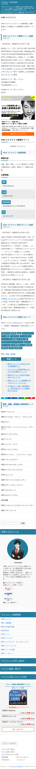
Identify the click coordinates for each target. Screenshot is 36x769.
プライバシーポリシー (22, 757)
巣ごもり (21, 345)
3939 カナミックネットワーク (12, 485)
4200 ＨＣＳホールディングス (12, 464)
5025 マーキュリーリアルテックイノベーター (17, 505)
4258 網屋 (4, 500)
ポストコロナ (6, 345)
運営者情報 (5, 757)
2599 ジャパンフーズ (8, 646)
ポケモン (27, 342)
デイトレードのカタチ (9, 743)
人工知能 (14, 345)
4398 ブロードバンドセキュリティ (13, 480)
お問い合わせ (5, 759)
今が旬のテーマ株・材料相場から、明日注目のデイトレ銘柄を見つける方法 (19, 388)
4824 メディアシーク (8, 510)
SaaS (19, 333)
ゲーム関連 (5, 336)
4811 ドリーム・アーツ (9, 444)
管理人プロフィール (10, 532)
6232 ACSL (5, 630)
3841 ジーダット (7, 653)
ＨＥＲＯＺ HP (8, 216)
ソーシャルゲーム (25, 336)
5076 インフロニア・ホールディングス (15, 642)
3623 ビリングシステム (9, 434)
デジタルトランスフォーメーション (12, 342)
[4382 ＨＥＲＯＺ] (18, 398)
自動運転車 (18, 348)
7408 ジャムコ (6, 619)
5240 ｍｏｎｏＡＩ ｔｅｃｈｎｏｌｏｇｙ (16, 454)
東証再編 (28, 345)
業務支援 (4, 348)
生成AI (11, 348)
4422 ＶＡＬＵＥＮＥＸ (9, 459)
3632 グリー (5, 422)
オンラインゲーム (28, 333)
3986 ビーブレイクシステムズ (12, 470)
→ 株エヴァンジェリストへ (18, 134)
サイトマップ (21, 759)
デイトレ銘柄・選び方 (11, 669)
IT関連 (14, 333)
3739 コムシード (7, 475)
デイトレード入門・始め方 (13, 661)
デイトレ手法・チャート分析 (14, 677)
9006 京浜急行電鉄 (7, 627)
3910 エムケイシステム (9, 495)
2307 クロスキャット (8, 490)
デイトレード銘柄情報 (11, 615)
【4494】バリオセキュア (15, 69)
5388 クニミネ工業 (7, 649)
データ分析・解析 (22, 339)
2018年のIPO (6, 333)
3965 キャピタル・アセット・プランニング (16, 417)
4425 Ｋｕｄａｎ (7, 638)
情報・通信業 (10, 354)
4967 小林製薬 (6, 623)
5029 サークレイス (8, 412)
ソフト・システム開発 (8, 339)
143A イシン (5, 634)
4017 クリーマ (6, 439)
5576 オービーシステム (9, 449)
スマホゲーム (14, 336)
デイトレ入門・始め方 (8, 749)
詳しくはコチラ (18, 729)
